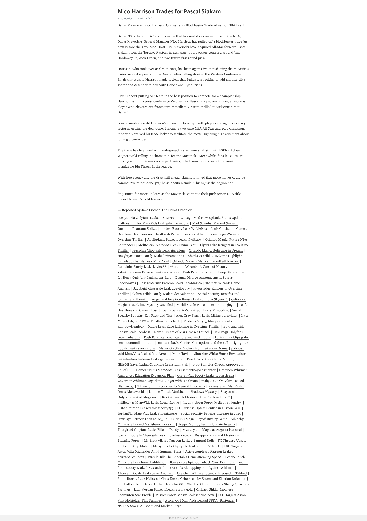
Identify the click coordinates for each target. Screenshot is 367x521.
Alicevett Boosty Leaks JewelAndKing (145, 473)
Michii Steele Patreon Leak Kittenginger (206, 305)
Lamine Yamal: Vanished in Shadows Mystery (183, 392)
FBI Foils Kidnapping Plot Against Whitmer (202, 468)
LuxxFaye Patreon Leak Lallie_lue (142, 419)
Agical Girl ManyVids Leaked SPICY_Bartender (200, 500)
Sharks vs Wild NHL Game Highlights (215, 256)
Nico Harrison (126, 18)
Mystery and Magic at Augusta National (212, 430)
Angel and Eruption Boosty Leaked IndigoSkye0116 (190, 299)
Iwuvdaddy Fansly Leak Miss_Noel (143, 261)
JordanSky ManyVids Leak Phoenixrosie (147, 413)
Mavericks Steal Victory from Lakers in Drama (193, 348)
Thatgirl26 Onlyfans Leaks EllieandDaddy (148, 430)
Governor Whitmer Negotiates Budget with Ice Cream (158, 381)
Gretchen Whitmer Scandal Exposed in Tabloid (212, 473)
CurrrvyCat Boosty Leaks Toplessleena (205, 375)
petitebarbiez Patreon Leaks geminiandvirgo (150, 359)
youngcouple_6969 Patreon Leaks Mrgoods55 (195, 310)
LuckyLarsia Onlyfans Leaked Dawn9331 (147, 218)
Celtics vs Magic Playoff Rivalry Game (199, 419)
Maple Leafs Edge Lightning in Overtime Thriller (184, 326)
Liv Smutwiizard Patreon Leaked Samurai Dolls (179, 440)
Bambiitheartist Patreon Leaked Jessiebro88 (150, 484)
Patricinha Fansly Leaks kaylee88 (142, 267)
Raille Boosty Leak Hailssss (138, 478)
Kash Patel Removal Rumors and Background (177, 337)
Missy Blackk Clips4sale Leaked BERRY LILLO (187, 446)
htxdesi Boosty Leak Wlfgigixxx (184, 228)
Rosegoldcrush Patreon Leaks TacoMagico (170, 283)
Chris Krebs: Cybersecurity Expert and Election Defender (203, 478)
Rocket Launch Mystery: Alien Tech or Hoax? (196, 397)
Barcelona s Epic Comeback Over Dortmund (202, 462)
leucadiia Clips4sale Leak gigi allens (158, 250)
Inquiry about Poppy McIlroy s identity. (212, 402)
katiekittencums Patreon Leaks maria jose (148, 272)
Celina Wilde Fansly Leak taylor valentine (163, 294)
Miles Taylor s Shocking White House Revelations (209, 353)
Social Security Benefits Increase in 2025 (211, 413)
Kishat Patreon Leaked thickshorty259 (146, 408)
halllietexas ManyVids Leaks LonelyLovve (148, 402)
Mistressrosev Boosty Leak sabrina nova (185, 495)
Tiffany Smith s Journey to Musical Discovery (171, 386)
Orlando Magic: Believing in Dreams (216, 250)
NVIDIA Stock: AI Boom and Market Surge (149, 506)
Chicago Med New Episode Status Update (211, 218)
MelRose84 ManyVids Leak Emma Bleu (167, 245)
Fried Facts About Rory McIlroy (210, 359)
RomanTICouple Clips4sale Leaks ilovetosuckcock (154, 435)
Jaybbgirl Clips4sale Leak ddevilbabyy (161, 288)
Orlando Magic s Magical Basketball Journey (205, 261)
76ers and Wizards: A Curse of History (198, 267)
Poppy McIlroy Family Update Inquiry (206, 424)
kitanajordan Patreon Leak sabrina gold (163, 489)
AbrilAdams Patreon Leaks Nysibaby (174, 239)
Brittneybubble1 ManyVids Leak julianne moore (153, 223)
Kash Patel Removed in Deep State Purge (213, 272)
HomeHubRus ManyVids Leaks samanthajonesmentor (176, 370)
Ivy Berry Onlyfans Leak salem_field (144, 277)
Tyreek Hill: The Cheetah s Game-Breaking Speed (184, 457)
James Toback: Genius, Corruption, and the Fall (193, 343)
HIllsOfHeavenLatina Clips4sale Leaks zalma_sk (153, 364)
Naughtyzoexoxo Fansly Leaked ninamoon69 (151, 256)
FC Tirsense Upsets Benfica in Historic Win (209, 408)
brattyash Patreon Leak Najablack (181, 234)
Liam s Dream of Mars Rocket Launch (182, 332)
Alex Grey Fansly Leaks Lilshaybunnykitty (207, 315)
